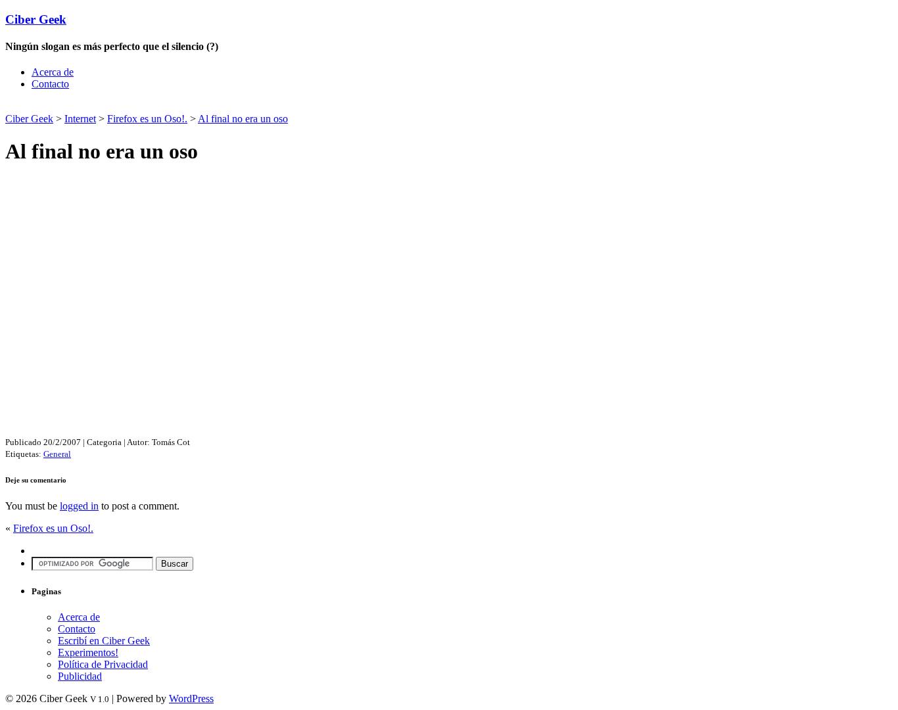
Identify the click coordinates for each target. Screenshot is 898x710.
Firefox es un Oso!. (147, 118)
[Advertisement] (159, 105)
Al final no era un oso (243, 118)
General (57, 454)
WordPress (191, 698)
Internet (80, 118)
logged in (79, 505)
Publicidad (80, 676)
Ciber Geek (35, 19)
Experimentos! (88, 652)
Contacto (50, 83)
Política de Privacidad (103, 664)
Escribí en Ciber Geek (104, 640)
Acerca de (53, 72)
